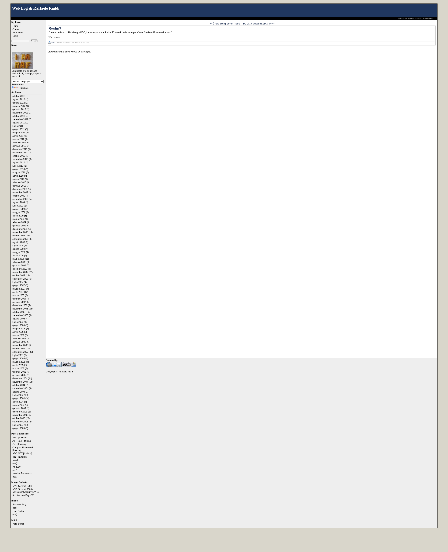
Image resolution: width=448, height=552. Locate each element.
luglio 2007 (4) (19, 282)
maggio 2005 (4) (20, 362)
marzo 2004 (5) (20, 405)
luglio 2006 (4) (19, 322)
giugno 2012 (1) (20, 102)
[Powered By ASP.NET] (68, 366)
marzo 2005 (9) (20, 368)
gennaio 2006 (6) (20, 342)
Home (15, 26)
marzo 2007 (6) (20, 295)
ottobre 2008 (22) (21, 235)
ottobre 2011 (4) (20, 116)
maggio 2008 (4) (20, 252)
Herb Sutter (18, 511)
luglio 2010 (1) (19, 166)
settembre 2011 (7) (21, 119)
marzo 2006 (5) (20, 335)
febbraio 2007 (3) (20, 298)
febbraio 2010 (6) (20, 182)
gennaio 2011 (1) (20, 146)
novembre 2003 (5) (21, 415)
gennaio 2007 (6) (20, 302)
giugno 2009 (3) (20, 209)
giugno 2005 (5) (20, 358)
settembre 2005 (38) (22, 352)
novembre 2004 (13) (22, 381)
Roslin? (54, 28)
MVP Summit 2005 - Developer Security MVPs (25, 490)
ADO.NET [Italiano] (22, 453)
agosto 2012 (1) (20, 99)
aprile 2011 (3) (19, 136)
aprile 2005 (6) (19, 365)
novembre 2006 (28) (22, 308)
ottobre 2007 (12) (21, 275)
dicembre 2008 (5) (21, 229)
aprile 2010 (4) (19, 175)
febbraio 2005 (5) (20, 372)
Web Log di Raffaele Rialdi (35, 8)
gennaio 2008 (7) (20, 265)
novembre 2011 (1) (21, 112)
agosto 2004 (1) (20, 391)
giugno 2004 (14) (20, 398)
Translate (24, 88)
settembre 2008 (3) (21, 239)
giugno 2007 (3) (20, 285)
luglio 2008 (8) (19, 245)
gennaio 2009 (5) (20, 225)
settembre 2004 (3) (21, 388)
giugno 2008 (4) (20, 249)
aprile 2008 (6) (19, 255)
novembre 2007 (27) (22, 272)
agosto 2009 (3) (20, 202)
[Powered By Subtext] (53, 366)
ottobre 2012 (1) (20, 96)
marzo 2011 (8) (19, 139)
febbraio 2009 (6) (20, 222)
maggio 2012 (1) (20, 106)
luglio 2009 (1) (19, 205)
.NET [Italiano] (19, 437)
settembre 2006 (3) (21, 315)
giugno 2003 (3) (20, 428)
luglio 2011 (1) (19, 126)
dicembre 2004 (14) (22, 378)
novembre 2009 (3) (21, 192)
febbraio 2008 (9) (20, 262)
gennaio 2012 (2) (20, 109)
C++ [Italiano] (19, 444)
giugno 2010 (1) (20, 169)
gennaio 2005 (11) (21, 375)
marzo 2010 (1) (20, 179)
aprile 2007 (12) (20, 292)
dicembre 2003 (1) (21, 411)
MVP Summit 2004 (22, 486)
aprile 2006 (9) (19, 332)
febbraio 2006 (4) (20, 338)
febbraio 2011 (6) (20, 142)
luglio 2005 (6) (19, 355)
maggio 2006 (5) (20, 328)
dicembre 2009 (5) (21, 189)
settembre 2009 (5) (21, 199)
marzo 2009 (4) (20, 219)
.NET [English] (19, 456)
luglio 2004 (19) (20, 395)
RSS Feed (17, 32)
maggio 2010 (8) (20, 172)
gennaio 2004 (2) (20, 408)
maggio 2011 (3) (20, 132)
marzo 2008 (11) (20, 259)
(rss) (14, 463)
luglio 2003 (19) (20, 425)
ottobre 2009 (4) (20, 195)
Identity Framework (22, 473)
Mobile (15, 460)
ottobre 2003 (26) (21, 418)
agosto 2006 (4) (20, 318)
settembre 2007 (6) (21, 278)
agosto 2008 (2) (20, 242)
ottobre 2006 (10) (21, 312)
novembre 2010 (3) (21, 152)
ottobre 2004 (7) (20, 385)
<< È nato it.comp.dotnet (221, 24)
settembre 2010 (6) (21, 159)
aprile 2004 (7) (19, 401)
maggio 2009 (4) (20, 212)
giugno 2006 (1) (20, 325)
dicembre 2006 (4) (21, 305)
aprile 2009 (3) (19, 215)
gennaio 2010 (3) (20, 185)
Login (15, 36)
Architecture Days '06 (23, 495)
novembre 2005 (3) (21, 345)
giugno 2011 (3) (20, 129)
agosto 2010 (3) (20, 162)
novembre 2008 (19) (22, 232)
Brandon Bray (19, 504)
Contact (16, 29)
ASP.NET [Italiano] (21, 441)
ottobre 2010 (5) (20, 156)
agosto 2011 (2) (20, 122)
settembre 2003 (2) (21, 421)
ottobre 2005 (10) (21, 348)
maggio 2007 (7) (20, 288)
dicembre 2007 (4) (21, 269)
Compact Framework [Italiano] (22, 448)
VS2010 (16, 466)
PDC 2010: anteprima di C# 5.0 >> (258, 24)
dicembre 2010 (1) (21, 149)
